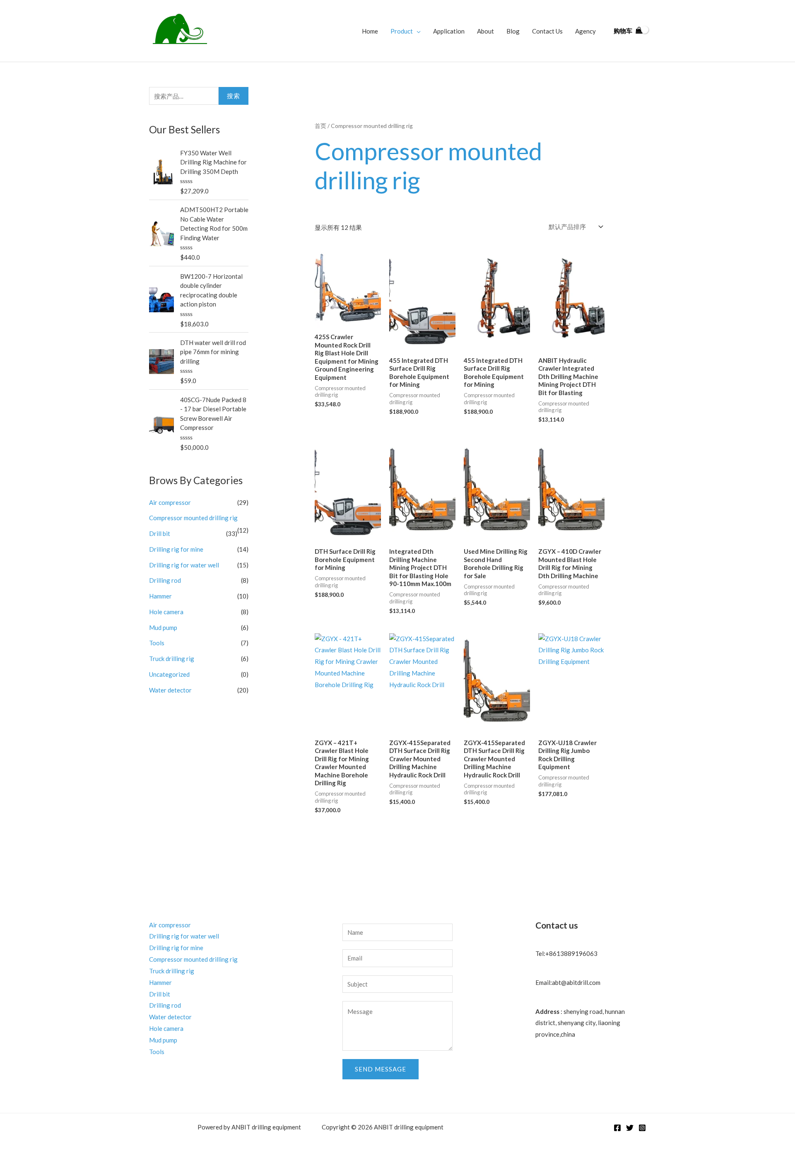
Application (449, 31)
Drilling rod (165, 580)
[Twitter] (630, 1128)
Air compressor (170, 502)
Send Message (380, 1069)
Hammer (160, 596)
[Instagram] (642, 1128)
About (485, 31)
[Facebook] (617, 1128)
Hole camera (166, 611)
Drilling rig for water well (184, 565)
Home (370, 31)
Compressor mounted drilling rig (193, 517)
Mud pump (163, 627)
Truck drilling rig (171, 658)
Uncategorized (169, 674)
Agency (585, 31)
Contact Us (547, 31)
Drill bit (159, 533)
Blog (513, 31)
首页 (320, 125)
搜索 (233, 95)
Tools (156, 643)
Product (401, 31)
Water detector (170, 690)
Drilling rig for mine (176, 549)
